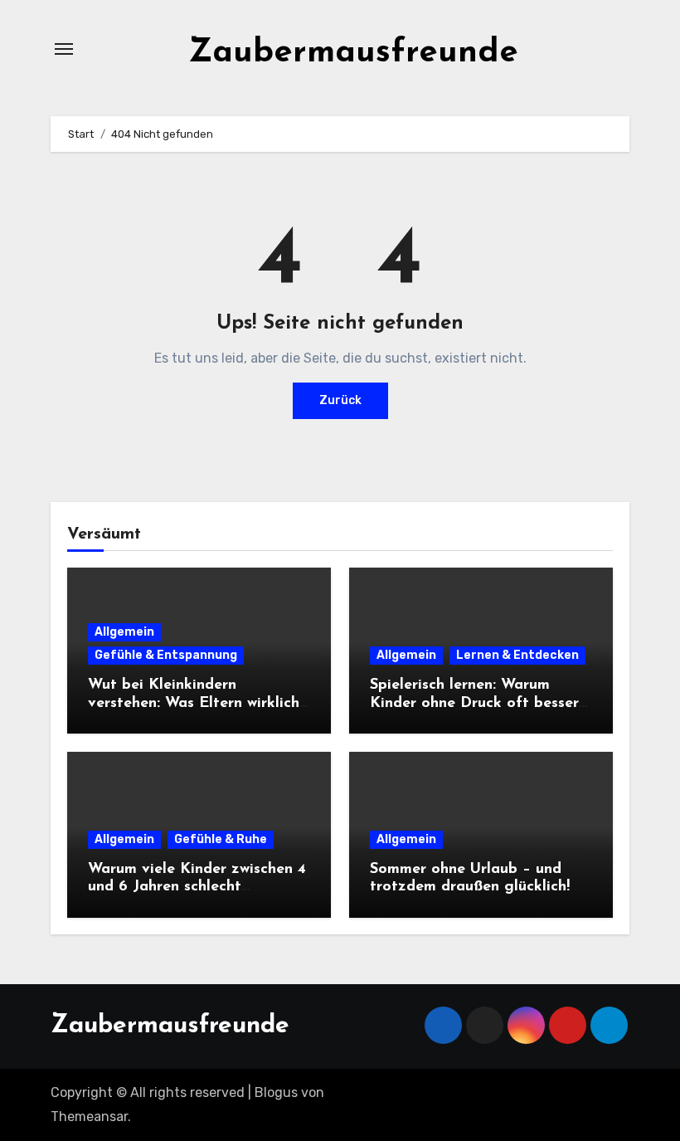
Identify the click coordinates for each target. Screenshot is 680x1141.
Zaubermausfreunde (353, 53)
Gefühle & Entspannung (166, 655)
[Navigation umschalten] (64, 49)
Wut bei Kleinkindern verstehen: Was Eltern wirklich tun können (193, 703)
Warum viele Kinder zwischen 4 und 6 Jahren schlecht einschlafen (197, 887)
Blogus (276, 1092)
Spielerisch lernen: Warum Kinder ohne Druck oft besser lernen (474, 703)
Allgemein (124, 632)
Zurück (340, 400)
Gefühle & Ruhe (220, 839)
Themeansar (89, 1116)
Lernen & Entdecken (517, 655)
